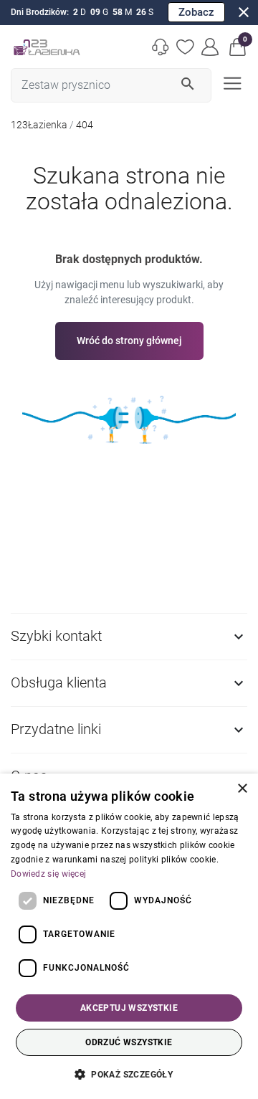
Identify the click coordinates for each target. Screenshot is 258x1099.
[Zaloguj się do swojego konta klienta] (210, 47)
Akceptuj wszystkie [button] (129, 1008)
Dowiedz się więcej (48, 874)
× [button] (241, 789)
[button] (238, 47)
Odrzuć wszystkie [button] (128, 1042)
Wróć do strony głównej (129, 340)
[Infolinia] (160, 47)
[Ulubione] (185, 47)
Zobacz (196, 12)
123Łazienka (39, 124)
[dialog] (129, 936)
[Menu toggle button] (231, 82)
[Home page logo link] (46, 47)
